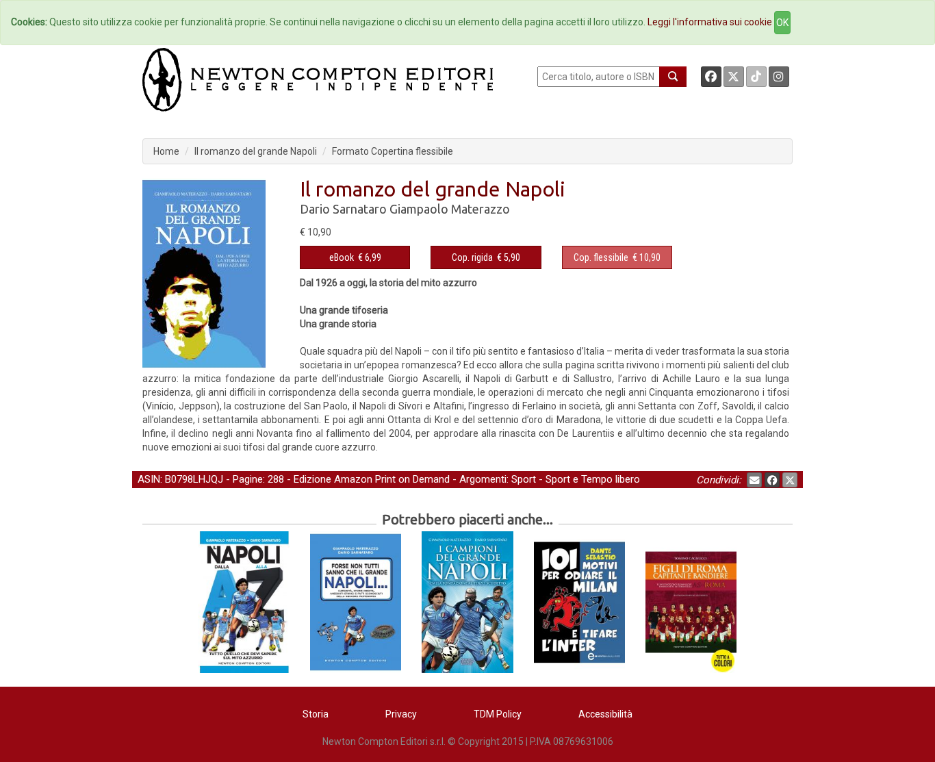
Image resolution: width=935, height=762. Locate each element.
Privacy (401, 714)
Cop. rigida (472, 257)
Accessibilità (605, 714)
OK (782, 22)
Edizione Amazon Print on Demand (372, 479)
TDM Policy (498, 714)
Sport (523, 479)
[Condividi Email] (754, 479)
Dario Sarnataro (343, 209)
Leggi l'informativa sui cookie (710, 21)
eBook (341, 257)
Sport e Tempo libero (593, 479)
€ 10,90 (617, 257)
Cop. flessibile (601, 257)
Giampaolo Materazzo (449, 209)
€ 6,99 (355, 257)
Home (166, 151)
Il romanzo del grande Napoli (255, 151)
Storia (316, 714)
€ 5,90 (486, 257)
